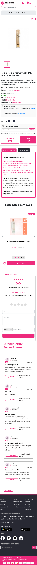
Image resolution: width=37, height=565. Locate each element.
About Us (2, 504)
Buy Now (28, 140)
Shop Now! (21, 113)
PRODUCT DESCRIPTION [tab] (9, 150)
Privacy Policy (16, 504)
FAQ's (1, 509)
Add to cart (21, 263)
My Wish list (28, 509)
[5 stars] (25, 304)
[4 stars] (22, 304)
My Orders (27, 501)
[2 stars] (15, 304)
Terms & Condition (17, 501)
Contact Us (3, 501)
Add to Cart (11, 140)
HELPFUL (13, 377)
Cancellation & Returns (19, 507)
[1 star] (11, 304)
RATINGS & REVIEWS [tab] (10, 274)
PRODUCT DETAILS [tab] (23, 150)
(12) (18, 257)
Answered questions (25, 87)
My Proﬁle (27, 507)
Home (5, 13)
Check (32, 130)
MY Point (27, 504)
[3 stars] (18, 304)
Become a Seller (4, 507)
